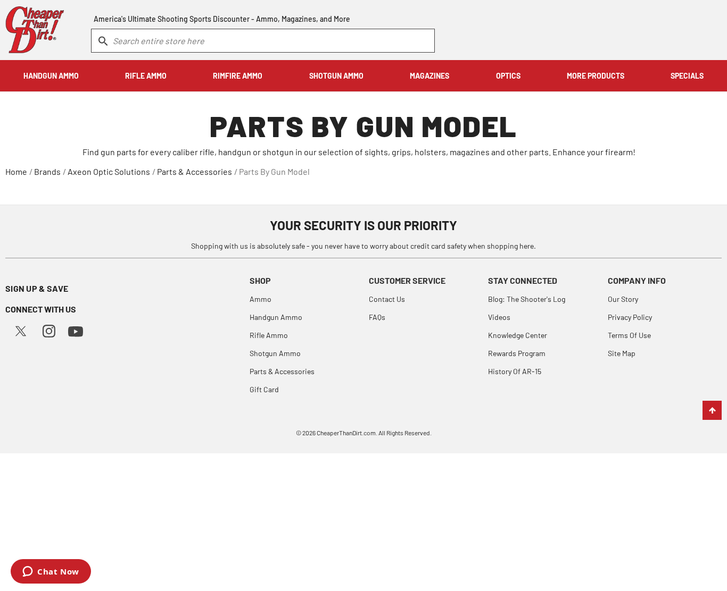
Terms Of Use (629, 335)
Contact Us (387, 298)
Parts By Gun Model (274, 171)
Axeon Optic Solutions (109, 171)
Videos (499, 317)
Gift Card (264, 389)
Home (16, 171)
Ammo (260, 298)
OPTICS (508, 75)
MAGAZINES (429, 75)
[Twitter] (21, 330)
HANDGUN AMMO (51, 75)
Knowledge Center (517, 335)
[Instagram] (49, 330)
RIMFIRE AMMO (237, 75)
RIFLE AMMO (146, 75)
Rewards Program (517, 353)
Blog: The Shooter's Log (526, 298)
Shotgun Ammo (275, 353)
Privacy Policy (630, 317)
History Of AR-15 (514, 371)
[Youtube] (75, 330)
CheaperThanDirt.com (346, 432)
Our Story (623, 298)
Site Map (621, 353)
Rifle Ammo (269, 335)
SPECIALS (687, 75)
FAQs (377, 317)
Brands (47, 171)
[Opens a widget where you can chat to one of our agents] (51, 572)
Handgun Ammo (276, 317)
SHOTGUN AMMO (336, 75)
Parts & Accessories (194, 171)
